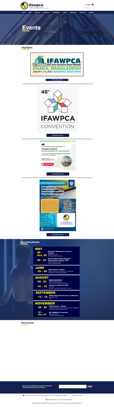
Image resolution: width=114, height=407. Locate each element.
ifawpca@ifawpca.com (53, 399)
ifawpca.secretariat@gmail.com (65, 399)
